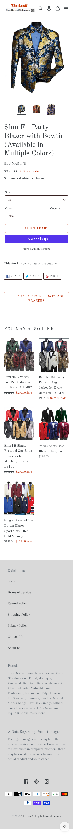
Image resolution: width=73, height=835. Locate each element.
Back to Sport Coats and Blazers (39, 299)
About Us (14, 648)
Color (8, 208)
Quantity (55, 208)
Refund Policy (17, 603)
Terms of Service (19, 592)
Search (13, 581)
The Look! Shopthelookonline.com (41, 815)
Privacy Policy (17, 625)
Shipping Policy (19, 614)
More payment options (36, 248)
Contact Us (15, 637)
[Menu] (66, 7)
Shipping (10, 178)
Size (7, 192)
